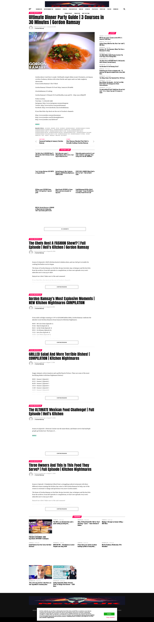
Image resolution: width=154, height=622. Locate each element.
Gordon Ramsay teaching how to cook (46, 134)
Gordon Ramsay (39, 28)
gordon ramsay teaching (84, 132)
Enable (109, 614)
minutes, (38, 135)
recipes (58, 135)
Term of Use (77, 13)
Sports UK (102, 9)
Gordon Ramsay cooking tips (62, 129)
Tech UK (109, 9)
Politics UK (95, 9)
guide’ (88, 134)
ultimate (64, 135)
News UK (81, 9)
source (37, 124)
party (47, 135)
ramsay (52, 135)
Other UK (87, 9)
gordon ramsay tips (64, 134)
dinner (53, 128)
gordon (63, 128)
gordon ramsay (70, 128)
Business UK (39, 9)
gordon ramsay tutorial (78, 134)
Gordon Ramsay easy (77, 129)
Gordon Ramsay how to (42, 131)
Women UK (115, 9)
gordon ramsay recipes (56, 132)
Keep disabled (110, 617)
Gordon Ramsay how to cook (58, 131)
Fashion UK (58, 9)
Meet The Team (85, 13)
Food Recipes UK (73, 9)
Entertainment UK (48, 9)
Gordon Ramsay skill (70, 132)
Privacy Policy (68, 13)
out (43, 135)
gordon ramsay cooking (83, 128)
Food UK (65, 9)
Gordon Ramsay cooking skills (44, 129)
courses (47, 128)
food (58, 128)
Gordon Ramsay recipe (42, 132)
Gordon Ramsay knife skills (75, 131)
